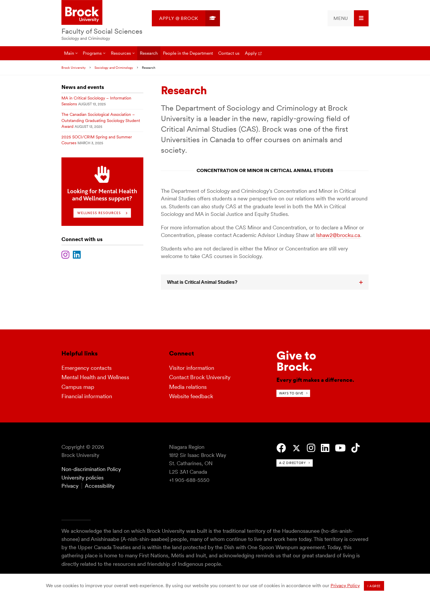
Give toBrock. (296, 361)
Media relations (188, 387)
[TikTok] (355, 448)
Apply (251, 53)
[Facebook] (281, 448)
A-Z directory (292, 463)
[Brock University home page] (81, 13)
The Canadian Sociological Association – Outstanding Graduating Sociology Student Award (100, 120)
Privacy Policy (345, 585)
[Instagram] (65, 254)
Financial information (86, 396)
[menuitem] (186, 18)
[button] (265, 282)
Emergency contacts (86, 368)
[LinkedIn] (77, 254)
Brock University (73, 68)
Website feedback (191, 396)
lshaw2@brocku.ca (338, 235)
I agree (374, 586)
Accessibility (99, 486)
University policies (82, 478)
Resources (121, 53)
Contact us (229, 53)
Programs (92, 53)
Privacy (69, 486)
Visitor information (191, 368)
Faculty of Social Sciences (101, 31)
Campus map (77, 387)
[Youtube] (340, 448)
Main (69, 53)
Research (149, 53)
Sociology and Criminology (85, 38)
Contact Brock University (200, 377)
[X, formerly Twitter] (296, 448)
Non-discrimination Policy (91, 469)
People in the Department (188, 53)
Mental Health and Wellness (95, 377)
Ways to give (291, 393)
